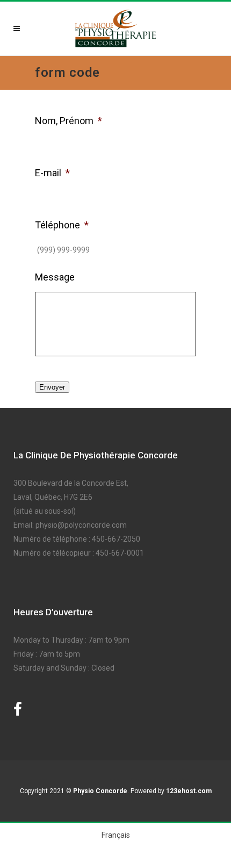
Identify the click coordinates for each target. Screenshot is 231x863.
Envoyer (52, 387)
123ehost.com (189, 791)
